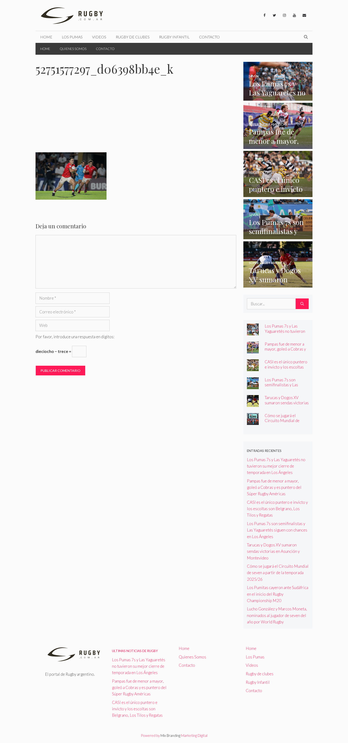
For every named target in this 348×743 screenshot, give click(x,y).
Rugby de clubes (133, 37)
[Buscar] (302, 304)
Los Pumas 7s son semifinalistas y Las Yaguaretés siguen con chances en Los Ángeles (285, 387)
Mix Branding (170, 735)
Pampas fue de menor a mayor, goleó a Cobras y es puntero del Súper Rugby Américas (285, 351)
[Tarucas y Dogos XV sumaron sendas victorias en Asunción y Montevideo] (278, 284)
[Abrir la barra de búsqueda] (305, 37)
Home (46, 37)
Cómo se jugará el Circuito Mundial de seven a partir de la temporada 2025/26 (282, 423)
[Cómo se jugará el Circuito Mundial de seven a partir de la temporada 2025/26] (253, 421)
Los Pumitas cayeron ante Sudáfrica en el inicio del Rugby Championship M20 (277, 594)
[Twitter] (274, 15)
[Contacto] (304, 15)
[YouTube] (294, 15)
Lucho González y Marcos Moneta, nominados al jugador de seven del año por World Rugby (277, 615)
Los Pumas (72, 37)
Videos (99, 37)
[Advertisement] (136, 117)
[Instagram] (284, 15)
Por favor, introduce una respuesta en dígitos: (75, 336)
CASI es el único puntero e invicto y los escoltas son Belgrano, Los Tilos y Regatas (286, 369)
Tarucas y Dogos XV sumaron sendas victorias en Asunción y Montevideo (287, 405)
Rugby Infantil (174, 37)
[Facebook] (264, 15)
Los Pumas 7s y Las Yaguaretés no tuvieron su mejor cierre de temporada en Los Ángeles (276, 466)
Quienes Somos (73, 49)
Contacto (209, 37)
